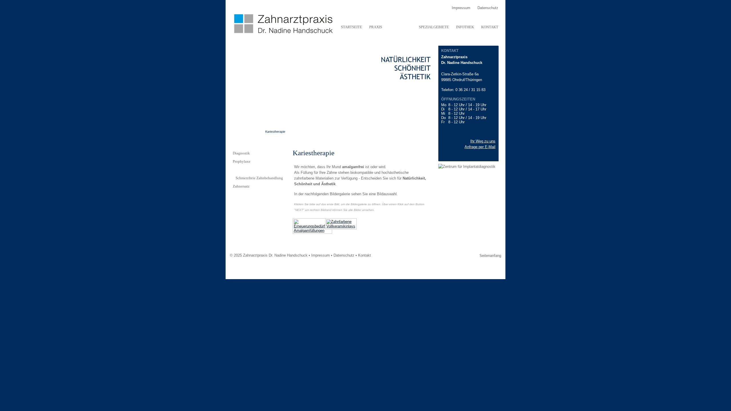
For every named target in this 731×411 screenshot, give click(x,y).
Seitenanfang (490, 255)
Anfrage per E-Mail (480, 147)
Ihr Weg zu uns (482, 141)
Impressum (320, 255)
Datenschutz (344, 255)
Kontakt (364, 255)
